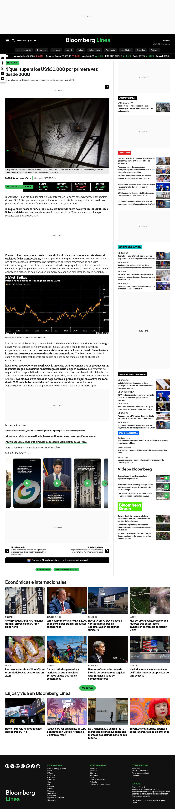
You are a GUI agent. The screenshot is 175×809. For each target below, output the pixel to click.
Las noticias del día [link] (24, 50)
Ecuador (50, 786)
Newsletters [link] (41, 50)
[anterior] (7, 551)
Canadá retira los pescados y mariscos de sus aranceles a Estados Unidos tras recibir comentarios (63, 674)
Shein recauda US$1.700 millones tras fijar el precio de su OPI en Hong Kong (24, 623)
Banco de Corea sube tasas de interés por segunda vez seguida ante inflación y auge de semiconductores (106, 674)
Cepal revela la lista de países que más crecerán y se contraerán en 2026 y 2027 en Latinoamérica (135, 108)
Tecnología (136, 775)
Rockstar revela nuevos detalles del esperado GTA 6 (23, 730)
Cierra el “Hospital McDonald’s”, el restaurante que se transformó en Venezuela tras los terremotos (136, 161)
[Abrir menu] (7, 40)
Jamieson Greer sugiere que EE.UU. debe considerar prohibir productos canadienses (67, 623)
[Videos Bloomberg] (144, 469)
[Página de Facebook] (7, 766)
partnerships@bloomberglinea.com (145, 789)
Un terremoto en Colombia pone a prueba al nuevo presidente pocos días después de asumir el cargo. (135, 487)
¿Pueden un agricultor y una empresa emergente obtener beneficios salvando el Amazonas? (135, 527)
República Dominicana (55, 798)
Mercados (12, 63)
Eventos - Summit (138, 787)
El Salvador (51, 795)
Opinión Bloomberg (128, 433)
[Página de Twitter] (12, 766)
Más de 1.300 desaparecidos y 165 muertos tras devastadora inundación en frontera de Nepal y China (149, 625)
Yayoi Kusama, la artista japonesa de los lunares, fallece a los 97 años (149, 730)
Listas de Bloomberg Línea (100, 784)
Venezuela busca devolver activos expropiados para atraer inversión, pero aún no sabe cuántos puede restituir (28, 552)
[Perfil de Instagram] (23, 766)
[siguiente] (107, 551)
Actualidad (94, 775)
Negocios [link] (141, 50)
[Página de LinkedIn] (28, 766)
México (50, 773)
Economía (93, 769)
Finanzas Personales (97, 780)
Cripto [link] (80, 50)
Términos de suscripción (141, 773)
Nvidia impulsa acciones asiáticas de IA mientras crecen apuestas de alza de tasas (149, 672)
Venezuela (51, 780)
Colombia (51, 777)
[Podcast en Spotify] (38, 766)
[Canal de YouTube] (18, 766)
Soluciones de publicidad (141, 796)
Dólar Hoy (93, 773)
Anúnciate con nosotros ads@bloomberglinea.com (151, 792)
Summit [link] (69, 50)
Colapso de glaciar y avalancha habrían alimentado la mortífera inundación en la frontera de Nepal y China (134, 518)
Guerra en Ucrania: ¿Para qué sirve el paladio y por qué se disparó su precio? (45, 430)
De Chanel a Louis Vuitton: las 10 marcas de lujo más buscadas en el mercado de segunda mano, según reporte (107, 733)
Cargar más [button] (87, 688)
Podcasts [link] (154, 50)
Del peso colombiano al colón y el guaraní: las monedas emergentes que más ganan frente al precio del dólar (136, 277)
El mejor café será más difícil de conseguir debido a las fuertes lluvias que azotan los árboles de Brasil (134, 536)
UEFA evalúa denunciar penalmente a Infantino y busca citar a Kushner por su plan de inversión (136, 187)
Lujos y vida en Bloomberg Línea (38, 693)
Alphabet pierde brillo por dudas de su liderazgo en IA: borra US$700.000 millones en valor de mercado (135, 385)
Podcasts (93, 782)
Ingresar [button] (166, 40)
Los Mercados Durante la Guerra (66, 570)
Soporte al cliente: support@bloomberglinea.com (150, 794)
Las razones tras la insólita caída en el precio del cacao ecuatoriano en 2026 (25, 672)
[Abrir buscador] (13, 40)
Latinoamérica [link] (94, 50)
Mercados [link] (56, 50)
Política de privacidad (140, 771)
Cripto (92, 777)
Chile (49, 782)
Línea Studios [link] (126, 50)
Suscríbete (136, 769)
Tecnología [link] (110, 50)
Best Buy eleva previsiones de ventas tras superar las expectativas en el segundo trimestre (105, 625)
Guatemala (51, 800)
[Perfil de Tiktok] (33, 766)
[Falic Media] (154, 44)
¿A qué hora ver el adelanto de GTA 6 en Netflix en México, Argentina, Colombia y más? (66, 731)
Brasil (49, 771)
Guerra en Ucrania (43, 570)
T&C (133, 777)
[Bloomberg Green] (144, 507)
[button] (107, 87)
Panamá (50, 789)
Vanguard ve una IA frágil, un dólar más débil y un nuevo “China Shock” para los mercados (86, 551)
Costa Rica (51, 793)
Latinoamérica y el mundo (56, 769)
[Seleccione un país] (35, 40)
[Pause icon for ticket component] (7, 56)
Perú (49, 784)
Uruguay (50, 791)
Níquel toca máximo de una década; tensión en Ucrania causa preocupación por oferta (51, 436)
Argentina (51, 775)
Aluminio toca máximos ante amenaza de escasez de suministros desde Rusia (46, 441)
